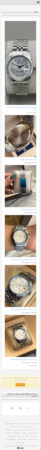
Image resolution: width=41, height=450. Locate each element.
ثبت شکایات (20, 436)
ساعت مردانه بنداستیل (10, 424)
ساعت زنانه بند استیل (27, 427)
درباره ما (24, 433)
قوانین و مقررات (11, 436)
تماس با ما (33, 436)
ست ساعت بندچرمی (15, 427)
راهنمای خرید (16, 433)
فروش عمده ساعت (32, 433)
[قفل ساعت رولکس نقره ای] (20, 186)
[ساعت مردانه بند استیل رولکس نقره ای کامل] (20, 236)
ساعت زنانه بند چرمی (18, 430)
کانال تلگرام (8, 430)
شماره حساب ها (33, 439)
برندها (26, 436)
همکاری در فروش (20, 442)
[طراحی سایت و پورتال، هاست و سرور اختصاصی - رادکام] (20, 448)
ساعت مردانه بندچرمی (31, 430)
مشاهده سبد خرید (22, 439)
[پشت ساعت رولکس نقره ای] (20, 136)
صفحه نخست (34, 424)
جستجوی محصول (10, 439)
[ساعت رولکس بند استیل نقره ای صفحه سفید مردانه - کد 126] (20, 62)
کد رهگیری (8, 433)
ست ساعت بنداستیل (23, 424)
